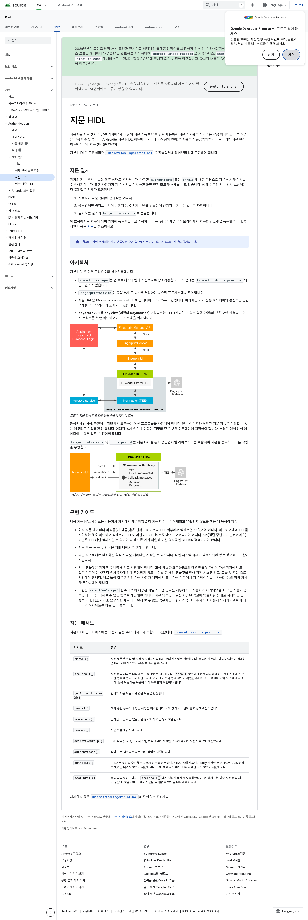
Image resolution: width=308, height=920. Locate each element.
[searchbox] (28, 40)
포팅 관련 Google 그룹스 (159, 894)
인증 (90, 227)
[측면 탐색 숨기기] (50, 912)
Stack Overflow (236, 887)
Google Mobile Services (241, 880)
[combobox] (224, 5)
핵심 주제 (77, 27)
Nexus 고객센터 (236, 867)
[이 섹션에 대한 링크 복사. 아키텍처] (92, 263)
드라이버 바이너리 (72, 887)
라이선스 (119, 911)
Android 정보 (70, 911)
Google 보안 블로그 (156, 874)
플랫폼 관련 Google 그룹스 (160, 880)
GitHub (66, 894)
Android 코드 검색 (70, 5)
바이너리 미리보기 (72, 874)
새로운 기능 (12, 27)
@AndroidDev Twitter (158, 860)
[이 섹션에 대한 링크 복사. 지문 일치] (94, 170)
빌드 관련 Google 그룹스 (159, 887)
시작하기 (37, 27)
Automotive (154, 27)
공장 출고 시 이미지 (73, 880)
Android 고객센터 (237, 853)
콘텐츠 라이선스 (123, 817)
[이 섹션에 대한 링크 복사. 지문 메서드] (98, 623)
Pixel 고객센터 (234, 860)
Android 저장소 (71, 853)
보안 (57, 27)
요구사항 (66, 860)
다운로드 (66, 867)
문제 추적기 (233, 894)
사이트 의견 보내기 (166, 911)
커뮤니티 (88, 911)
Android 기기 (124, 27)
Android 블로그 (153, 867)
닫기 (271, 55)
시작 (291, 55)
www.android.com (238, 874)
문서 (39, 5)
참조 (177, 27)
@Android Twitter (155, 853)
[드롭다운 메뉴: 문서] (47, 5)
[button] (25, 66)
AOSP (73, 105)
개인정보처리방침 (140, 911)
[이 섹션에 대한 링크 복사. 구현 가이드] (98, 512)
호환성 (99, 27)
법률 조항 (104, 911)
